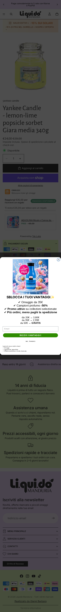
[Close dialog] (58, 259)
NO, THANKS (30, 341)
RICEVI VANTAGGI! (30, 335)
